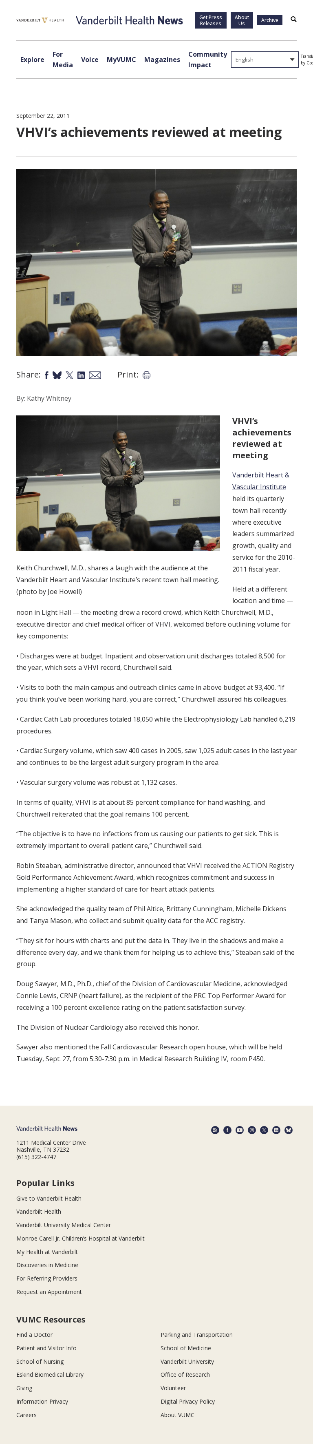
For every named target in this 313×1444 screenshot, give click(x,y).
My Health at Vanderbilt (47, 1252)
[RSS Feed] (215, 1130)
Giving (24, 1388)
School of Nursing (40, 1361)
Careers (26, 1415)
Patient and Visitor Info (46, 1348)
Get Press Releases (210, 20)
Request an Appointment (49, 1292)
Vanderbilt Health (38, 1211)
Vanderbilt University (187, 1361)
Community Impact (207, 59)
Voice (90, 59)
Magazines (162, 59)
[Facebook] (227, 1130)
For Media (63, 59)
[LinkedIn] (276, 1130)
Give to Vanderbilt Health (49, 1198)
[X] (264, 1130)
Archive (269, 20)
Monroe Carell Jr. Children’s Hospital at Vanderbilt (80, 1238)
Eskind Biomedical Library (50, 1374)
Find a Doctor (34, 1334)
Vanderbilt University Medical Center (63, 1225)
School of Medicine (186, 1348)
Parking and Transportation (197, 1334)
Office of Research (185, 1374)
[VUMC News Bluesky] (288, 1130)
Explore (32, 59)
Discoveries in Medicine (47, 1265)
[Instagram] (252, 1130)
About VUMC (177, 1415)
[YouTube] (240, 1130)
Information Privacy (42, 1401)
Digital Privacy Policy (188, 1401)
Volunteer (173, 1388)
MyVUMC (121, 59)
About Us (242, 20)
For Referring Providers (46, 1278)
